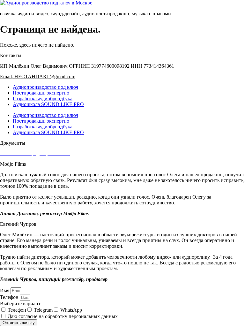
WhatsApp (71, 310)
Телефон (10, 297)
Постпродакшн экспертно (41, 92)
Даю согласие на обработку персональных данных (63, 316)
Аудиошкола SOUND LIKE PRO (48, 104)
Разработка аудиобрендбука (42, 98)
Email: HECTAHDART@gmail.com (37, 76)
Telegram (43, 310)
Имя (5, 290)
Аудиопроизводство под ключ (45, 87)
